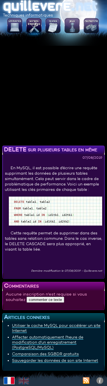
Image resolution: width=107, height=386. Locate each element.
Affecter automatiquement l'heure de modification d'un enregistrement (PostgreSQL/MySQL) (47, 342)
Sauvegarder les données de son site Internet (55, 360)
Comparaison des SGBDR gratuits (45, 353)
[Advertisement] (53, 90)
